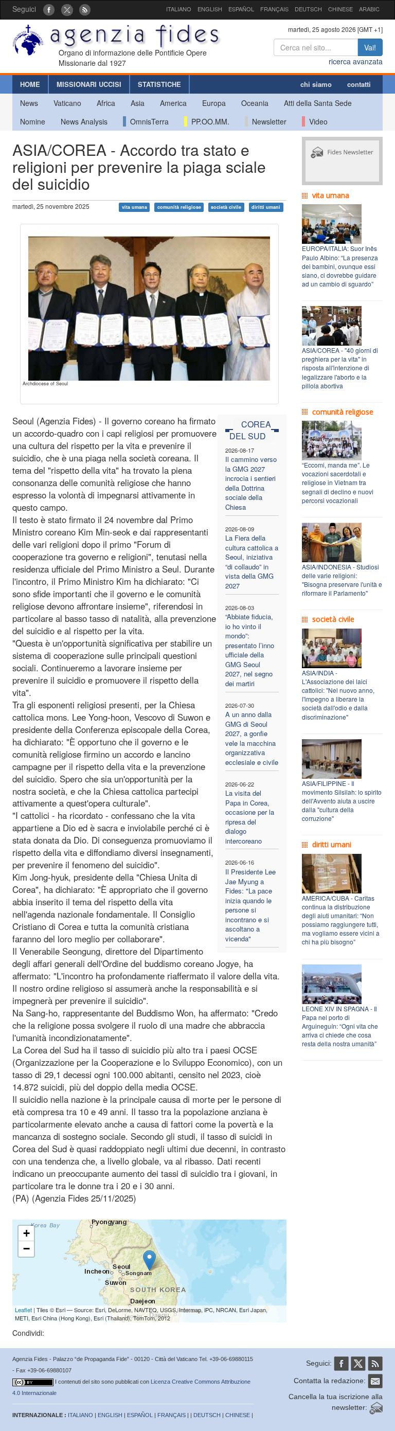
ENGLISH (210, 9)
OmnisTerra (147, 121)
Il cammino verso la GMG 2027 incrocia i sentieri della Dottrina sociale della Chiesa (251, 483)
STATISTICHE (159, 84)
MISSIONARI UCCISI (89, 84)
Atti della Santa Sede (318, 103)
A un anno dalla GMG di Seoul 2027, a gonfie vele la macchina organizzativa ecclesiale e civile (251, 738)
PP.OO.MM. (208, 121)
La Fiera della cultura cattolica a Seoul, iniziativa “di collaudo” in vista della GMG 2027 (251, 562)
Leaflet (23, 1309)
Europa (214, 103)
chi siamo (316, 84)
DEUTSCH (308, 9)
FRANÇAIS (274, 9)
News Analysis (84, 121)
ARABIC (369, 9)
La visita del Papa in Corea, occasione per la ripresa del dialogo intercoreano (249, 817)
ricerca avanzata (356, 61)
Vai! (370, 47)
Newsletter (267, 121)
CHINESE (340, 9)
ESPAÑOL (241, 9)
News (29, 103)
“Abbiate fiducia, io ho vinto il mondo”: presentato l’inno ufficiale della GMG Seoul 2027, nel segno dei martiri (249, 650)
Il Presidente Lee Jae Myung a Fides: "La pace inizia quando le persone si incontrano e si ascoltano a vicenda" (250, 905)
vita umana (134, 207)
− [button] (26, 1248)
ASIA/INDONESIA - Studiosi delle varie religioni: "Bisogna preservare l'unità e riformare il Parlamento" (342, 579)
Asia (138, 103)
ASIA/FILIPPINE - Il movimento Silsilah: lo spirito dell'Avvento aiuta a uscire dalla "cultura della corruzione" (342, 801)
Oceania (254, 103)
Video (316, 121)
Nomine (32, 121)
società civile (226, 207)
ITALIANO (178, 9)
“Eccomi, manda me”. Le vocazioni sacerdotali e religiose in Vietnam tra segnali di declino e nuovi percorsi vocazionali (337, 482)
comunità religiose (179, 207)
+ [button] (26, 1233)
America (173, 103)
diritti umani (266, 207)
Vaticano (67, 103)
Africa (106, 103)
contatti (359, 84)
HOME (30, 84)
